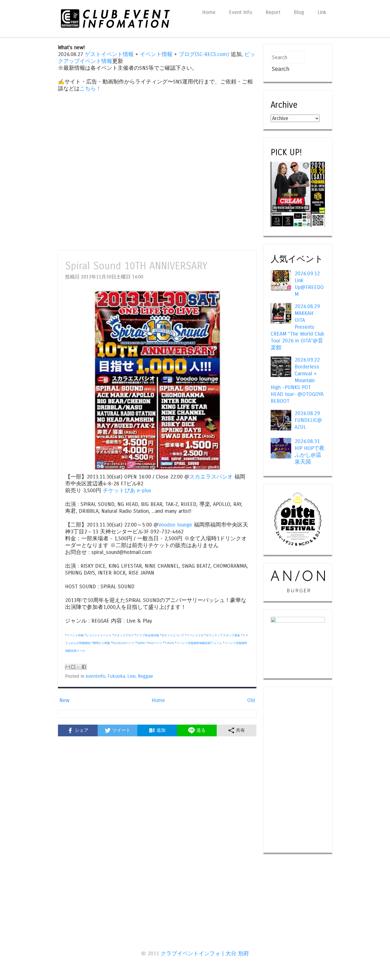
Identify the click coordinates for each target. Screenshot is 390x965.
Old (251, 700)
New (64, 700)
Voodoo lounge (175, 525)
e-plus (144, 490)
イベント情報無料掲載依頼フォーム (199, 643)
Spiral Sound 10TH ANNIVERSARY (136, 266)
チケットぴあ (119, 490)
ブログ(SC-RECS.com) (204, 54)
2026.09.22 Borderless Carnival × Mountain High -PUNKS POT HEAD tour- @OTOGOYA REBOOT (297, 380)
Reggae (145, 676)
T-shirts (169, 643)
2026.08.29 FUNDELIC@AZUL (308, 420)
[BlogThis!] (73, 667)
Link (321, 12)
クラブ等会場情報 (147, 635)
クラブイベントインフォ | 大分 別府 (205, 953)
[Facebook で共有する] (84, 667)
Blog (299, 12)
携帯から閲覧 (101, 643)
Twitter (141, 643)
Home (209, 12)
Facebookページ (123, 643)
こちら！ (90, 88)
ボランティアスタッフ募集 (223, 635)
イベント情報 (156, 54)
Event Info (240, 12)
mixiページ (155, 643)
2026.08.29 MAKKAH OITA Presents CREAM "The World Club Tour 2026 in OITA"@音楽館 (297, 327)
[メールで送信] (68, 667)
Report (273, 12)
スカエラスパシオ (211, 477)
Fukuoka (116, 676)
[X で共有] (78, 667)
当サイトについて (172, 635)
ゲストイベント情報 (109, 54)
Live (131, 676)
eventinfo (95, 676)
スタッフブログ (124, 635)
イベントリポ (195, 635)
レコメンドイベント (99, 635)
